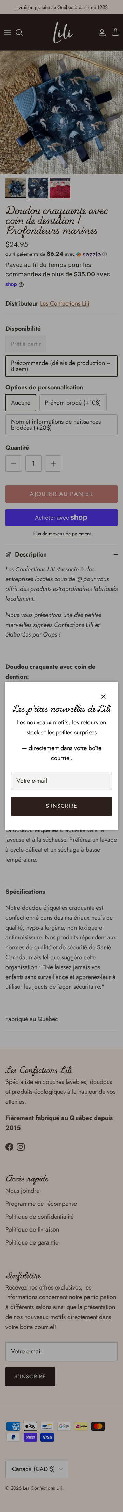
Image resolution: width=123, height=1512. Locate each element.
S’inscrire (62, 806)
